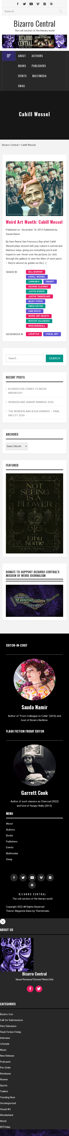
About (22, 56)
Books (22, 66)
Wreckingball (36, 326)
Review (4, 1079)
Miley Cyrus (35, 301)
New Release (7, 1055)
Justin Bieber (36, 291)
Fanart (50, 281)
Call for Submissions (11, 1020)
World (3, 1121)
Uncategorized (8, 1103)
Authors (37, 56)
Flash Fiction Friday (10, 1032)
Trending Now (7, 1097)
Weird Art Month (38, 316)
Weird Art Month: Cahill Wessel (34, 222)
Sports (3, 1085)
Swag (21, 86)
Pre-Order (5, 1067)
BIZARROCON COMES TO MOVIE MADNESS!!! (27, 391)
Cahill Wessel (36, 277)
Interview (5, 1038)
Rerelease (5, 1073)
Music (3, 1049)
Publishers (39, 66)
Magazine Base (23, 910)
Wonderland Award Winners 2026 (31, 402)
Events (22, 76)
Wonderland (6, 1115)
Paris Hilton (35, 306)
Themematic (42, 910)
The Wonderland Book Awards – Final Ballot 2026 (34, 413)
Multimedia (39, 76)
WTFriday (5, 1126)
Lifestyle (33, 334)
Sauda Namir (13, 234)
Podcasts (5, 1061)
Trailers (4, 1091)
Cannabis (34, 281)
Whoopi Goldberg (39, 321)
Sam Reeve (34, 311)
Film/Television (8, 1026)
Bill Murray (35, 272)
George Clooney (38, 286)
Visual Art (52, 334)
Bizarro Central (34, 23)
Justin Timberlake (39, 296)
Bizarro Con (6, 1014)
